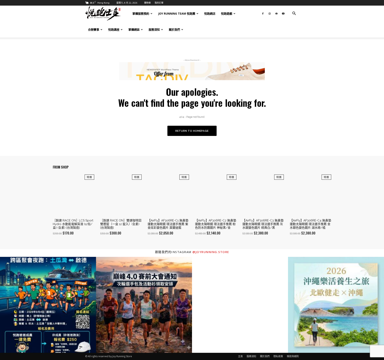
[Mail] (276, 14)
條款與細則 (293, 356)
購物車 (147, 2)
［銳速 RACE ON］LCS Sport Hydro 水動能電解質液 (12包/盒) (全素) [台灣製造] (73, 224)
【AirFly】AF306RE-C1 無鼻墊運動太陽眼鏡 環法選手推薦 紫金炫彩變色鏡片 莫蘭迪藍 (168, 224)
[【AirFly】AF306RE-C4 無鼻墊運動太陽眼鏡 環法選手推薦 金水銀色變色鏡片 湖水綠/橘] (310, 195)
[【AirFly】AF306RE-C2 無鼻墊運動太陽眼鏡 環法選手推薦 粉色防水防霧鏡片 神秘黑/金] (215, 195)
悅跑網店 (209, 13)
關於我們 (174, 29)
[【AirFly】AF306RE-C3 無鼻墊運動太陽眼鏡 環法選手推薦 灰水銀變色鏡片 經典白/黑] (263, 195)
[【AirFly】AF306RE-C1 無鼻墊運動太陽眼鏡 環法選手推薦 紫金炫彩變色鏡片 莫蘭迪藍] (168, 195)
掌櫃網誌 (134, 29)
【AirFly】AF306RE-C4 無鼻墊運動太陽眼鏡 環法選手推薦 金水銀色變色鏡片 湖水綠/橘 (310, 224)
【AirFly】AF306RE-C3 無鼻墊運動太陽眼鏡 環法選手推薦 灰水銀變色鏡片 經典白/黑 (263, 224)
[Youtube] (283, 14)
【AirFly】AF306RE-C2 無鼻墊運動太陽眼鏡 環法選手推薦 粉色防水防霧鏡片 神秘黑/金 (215, 224)
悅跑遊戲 (226, 13)
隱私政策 (278, 356)
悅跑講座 (113, 29)
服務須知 (154, 29)
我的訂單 (159, 2)
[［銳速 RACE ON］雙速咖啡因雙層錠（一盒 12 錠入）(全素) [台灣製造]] (121, 195)
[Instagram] (270, 14)
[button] (294, 14)
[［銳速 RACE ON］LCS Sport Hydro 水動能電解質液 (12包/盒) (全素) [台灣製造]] (73, 195)
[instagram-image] (48, 305)
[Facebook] (263, 14)
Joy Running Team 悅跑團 (176, 13)
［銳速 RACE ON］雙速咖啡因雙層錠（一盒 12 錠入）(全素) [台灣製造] (120, 224)
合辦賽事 (93, 29)
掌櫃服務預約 (140, 13)
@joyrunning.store (210, 252)
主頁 (240, 356)
